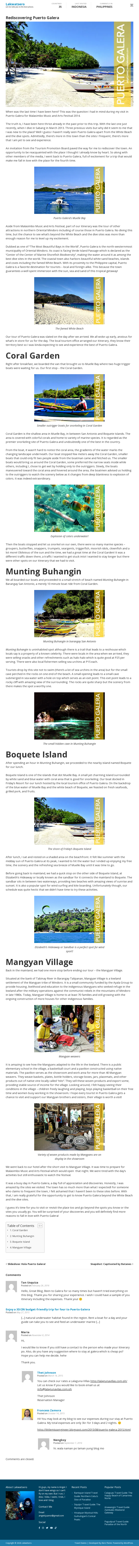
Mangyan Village (21, 1247)
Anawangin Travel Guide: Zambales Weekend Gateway (117, 1510)
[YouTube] (51, 1527)
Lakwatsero (15, 4)
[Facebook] (39, 1527)
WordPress (128, 1543)
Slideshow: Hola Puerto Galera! (26, 1264)
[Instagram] (43, 1527)
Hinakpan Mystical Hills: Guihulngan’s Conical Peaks (86, 1516)
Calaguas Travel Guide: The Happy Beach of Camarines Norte (118, 1495)
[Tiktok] (56, 1527)
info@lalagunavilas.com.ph (54, 1389)
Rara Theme (107, 1543)
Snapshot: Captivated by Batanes (111, 1264)
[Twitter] (47, 1527)
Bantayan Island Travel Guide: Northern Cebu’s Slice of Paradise (86, 1496)
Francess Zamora (49, 1410)
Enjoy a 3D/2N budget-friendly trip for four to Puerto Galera (48, 1309)
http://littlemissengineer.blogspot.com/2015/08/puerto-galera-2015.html (84, 1429)
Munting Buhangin (23, 1236)
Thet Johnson (46, 1372)
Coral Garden (20, 1230)
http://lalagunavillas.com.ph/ (108, 1381)
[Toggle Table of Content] (39, 1225)
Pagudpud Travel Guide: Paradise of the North (117, 1523)
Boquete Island (21, 1241)
